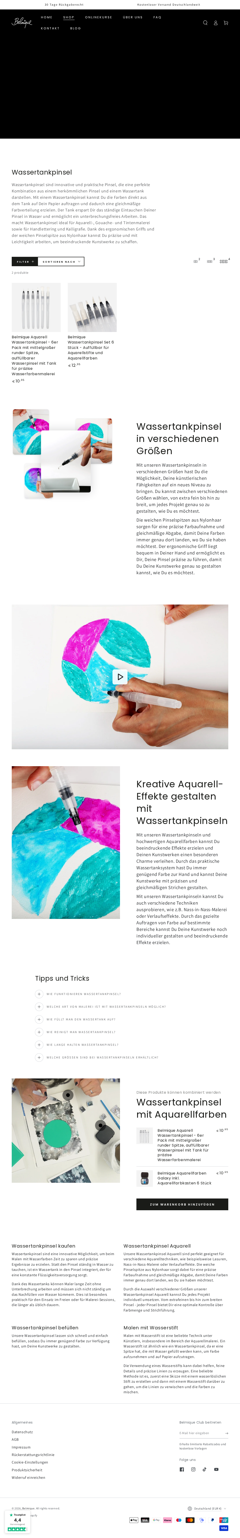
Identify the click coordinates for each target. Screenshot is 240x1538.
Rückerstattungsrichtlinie (33, 1454)
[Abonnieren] (226, 1433)
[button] (205, 23)
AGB (15, 1439)
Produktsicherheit (27, 1470)
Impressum (21, 1447)
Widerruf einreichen (28, 1477)
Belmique (28, 1508)
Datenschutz (22, 1431)
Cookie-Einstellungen (30, 1462)
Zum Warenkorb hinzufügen (182, 1204)
